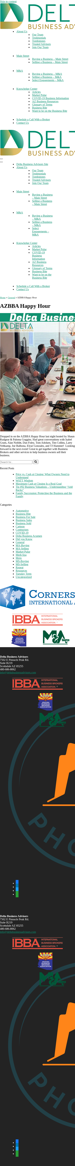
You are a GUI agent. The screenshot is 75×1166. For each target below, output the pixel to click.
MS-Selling (22, 564)
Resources (21, 570)
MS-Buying (22, 561)
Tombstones (38, 40)
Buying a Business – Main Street (50, 58)
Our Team (37, 34)
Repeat (19, 567)
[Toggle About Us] (61, 167)
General (11, 297)
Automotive (22, 510)
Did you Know (24, 539)
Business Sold (23, 523)
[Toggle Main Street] (61, 191)
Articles (36, 91)
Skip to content (8, 1)
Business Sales (24, 520)
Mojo (19, 558)
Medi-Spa (21, 554)
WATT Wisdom (24, 480)
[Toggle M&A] (61, 212)
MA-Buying (22, 545)
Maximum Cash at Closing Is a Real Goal (39, 483)
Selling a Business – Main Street (50, 62)
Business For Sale (25, 517)
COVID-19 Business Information (50, 98)
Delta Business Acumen (29, 535)
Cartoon (20, 526)
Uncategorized (24, 576)
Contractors (22, 529)
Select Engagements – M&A (48, 80)
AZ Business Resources (45, 101)
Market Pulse (39, 95)
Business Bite (39, 107)
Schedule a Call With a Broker (33, 119)
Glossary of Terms (42, 104)
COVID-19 (22, 532)
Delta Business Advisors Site (32, 164)
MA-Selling (22, 548)
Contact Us (22, 122)
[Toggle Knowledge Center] (61, 243)
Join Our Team (40, 47)
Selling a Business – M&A (47, 77)
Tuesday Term (23, 573)
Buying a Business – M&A (47, 73)
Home (3, 297)
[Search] (35, 462)
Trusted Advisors (41, 44)
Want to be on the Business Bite (49, 110)
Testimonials (39, 37)
